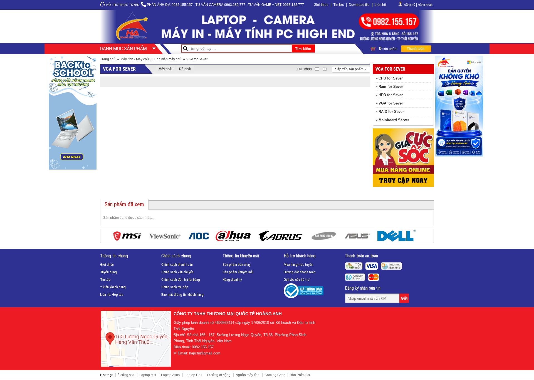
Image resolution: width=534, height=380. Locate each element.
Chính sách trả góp (174, 287)
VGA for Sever (196, 59)
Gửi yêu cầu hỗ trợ (297, 279)
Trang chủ (107, 59)
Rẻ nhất (185, 69)
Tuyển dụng (108, 272)
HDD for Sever (391, 95)
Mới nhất (165, 69)
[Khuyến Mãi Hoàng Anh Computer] (403, 186)
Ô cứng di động (219, 375)
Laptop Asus (170, 375)
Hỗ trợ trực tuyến (122, 4)
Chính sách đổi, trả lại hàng (180, 279)
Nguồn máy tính (247, 375)
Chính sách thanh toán (177, 264)
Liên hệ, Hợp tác (111, 294)
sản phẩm (388, 48)
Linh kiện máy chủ (167, 59)
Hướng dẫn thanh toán (299, 272)
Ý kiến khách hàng (113, 287)
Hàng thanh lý (232, 279)
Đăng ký (409, 4)
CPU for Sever (391, 78)
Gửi (404, 298)
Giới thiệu (321, 5)
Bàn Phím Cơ (300, 375)
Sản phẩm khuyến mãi (237, 272)
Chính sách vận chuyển (177, 272)
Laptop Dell (193, 375)
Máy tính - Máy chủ (134, 59)
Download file (359, 5)
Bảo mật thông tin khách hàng (182, 294)
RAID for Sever (391, 112)
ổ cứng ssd (126, 375)
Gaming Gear (274, 375)
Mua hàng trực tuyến (298, 264)
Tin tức (338, 5)
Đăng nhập (425, 4)
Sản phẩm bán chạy (236, 264)
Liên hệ (380, 5)
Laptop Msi (147, 375)
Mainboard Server (394, 120)
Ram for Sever (391, 87)
